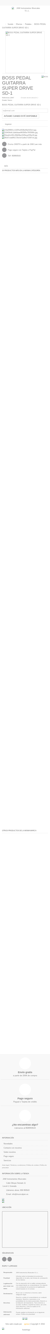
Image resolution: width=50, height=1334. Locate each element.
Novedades (8, 1144)
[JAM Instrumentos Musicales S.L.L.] (27, 13)
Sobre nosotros (10, 1152)
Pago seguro (9, 1156)
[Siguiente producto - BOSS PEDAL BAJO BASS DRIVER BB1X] (47, 27)
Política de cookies (33, 1165)
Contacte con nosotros (13, 1148)
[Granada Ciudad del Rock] (25, 1201)
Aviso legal (5, 1165)
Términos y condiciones (17, 1165)
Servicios (7, 1160)
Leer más (38, 144)
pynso (26, 1324)
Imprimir (8, 124)
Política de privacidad (28, 1314)
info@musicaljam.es (20, 1194)
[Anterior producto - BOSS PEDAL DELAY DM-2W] (44, 27)
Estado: (4, 100)
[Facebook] (4, 1259)
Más (6, 166)
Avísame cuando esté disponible (20, 116)
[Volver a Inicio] (3, 24)
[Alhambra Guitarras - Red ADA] (25, 1199)
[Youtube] (9, 1259)
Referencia (5, 97)
